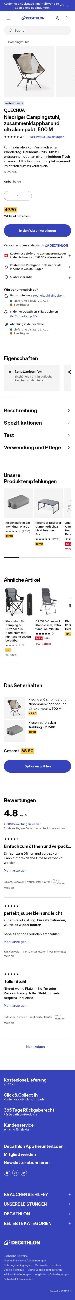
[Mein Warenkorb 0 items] (66, 18)
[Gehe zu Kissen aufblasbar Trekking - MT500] (14, 731)
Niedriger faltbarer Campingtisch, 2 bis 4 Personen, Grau (48, 528)
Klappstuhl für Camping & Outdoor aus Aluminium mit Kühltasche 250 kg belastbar (18, 631)
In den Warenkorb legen (37, 231)
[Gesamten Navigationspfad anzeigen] (5, 42)
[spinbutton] (17, 196)
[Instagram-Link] (15, 1173)
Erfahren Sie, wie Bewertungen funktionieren (32, 828)
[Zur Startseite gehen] (32, 18)
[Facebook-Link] (7, 1173)
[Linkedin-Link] (24, 1173)
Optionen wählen (37, 766)
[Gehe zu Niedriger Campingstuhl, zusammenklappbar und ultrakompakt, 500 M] (14, 708)
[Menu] (8, 18)
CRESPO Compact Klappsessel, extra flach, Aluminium (48, 625)
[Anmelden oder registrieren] (57, 18)
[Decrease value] (8, 196)
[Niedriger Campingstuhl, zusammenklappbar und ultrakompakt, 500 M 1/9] (29, 71)
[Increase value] (27, 196)
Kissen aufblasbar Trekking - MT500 (18, 524)
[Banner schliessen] (68, 6)
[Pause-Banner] (62, 6)
